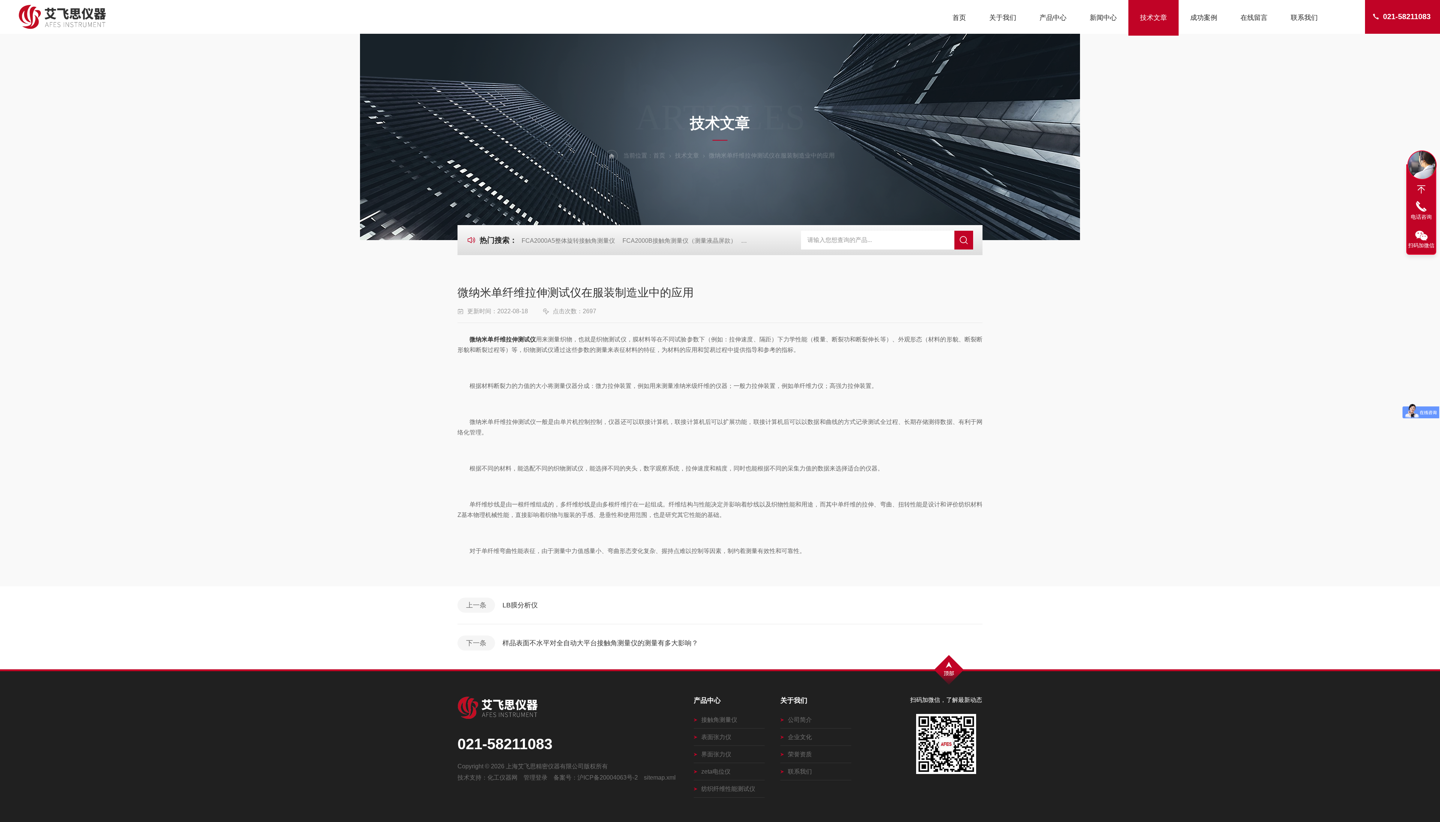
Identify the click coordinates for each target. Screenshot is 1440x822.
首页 (959, 17)
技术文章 (1153, 17)
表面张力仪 (716, 737)
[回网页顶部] (1421, 189)
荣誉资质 (800, 754)
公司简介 (800, 720)
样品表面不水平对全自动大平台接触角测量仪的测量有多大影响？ (600, 643)
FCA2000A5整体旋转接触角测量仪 (568, 240)
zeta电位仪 (715, 771)
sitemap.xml (660, 777)
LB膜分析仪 (520, 605)
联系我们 (1304, 17)
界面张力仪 (716, 754)
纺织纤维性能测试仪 (728, 789)
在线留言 (1254, 17)
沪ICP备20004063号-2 (608, 777)
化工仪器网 (503, 777)
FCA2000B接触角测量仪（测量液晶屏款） (679, 240)
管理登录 (536, 777)
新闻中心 (1103, 17)
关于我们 (1002, 17)
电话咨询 (1421, 217)
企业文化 (800, 737)
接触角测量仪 (719, 720)
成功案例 (1203, 17)
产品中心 (1053, 17)
